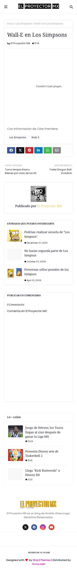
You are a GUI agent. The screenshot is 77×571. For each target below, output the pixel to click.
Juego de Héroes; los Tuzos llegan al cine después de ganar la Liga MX (44, 432)
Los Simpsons (24, 23)
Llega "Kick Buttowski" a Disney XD (42, 472)
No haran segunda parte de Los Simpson (46, 253)
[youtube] (51, 527)
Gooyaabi (38, 564)
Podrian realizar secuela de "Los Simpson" (47, 234)
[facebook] (34, 527)
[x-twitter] (25, 527)
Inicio (10, 23)
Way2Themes (42, 560)
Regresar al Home (39, 552)
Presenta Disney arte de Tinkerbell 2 (41, 453)
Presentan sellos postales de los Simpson (46, 271)
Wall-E (35, 137)
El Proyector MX (20, 43)
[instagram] (43, 527)
